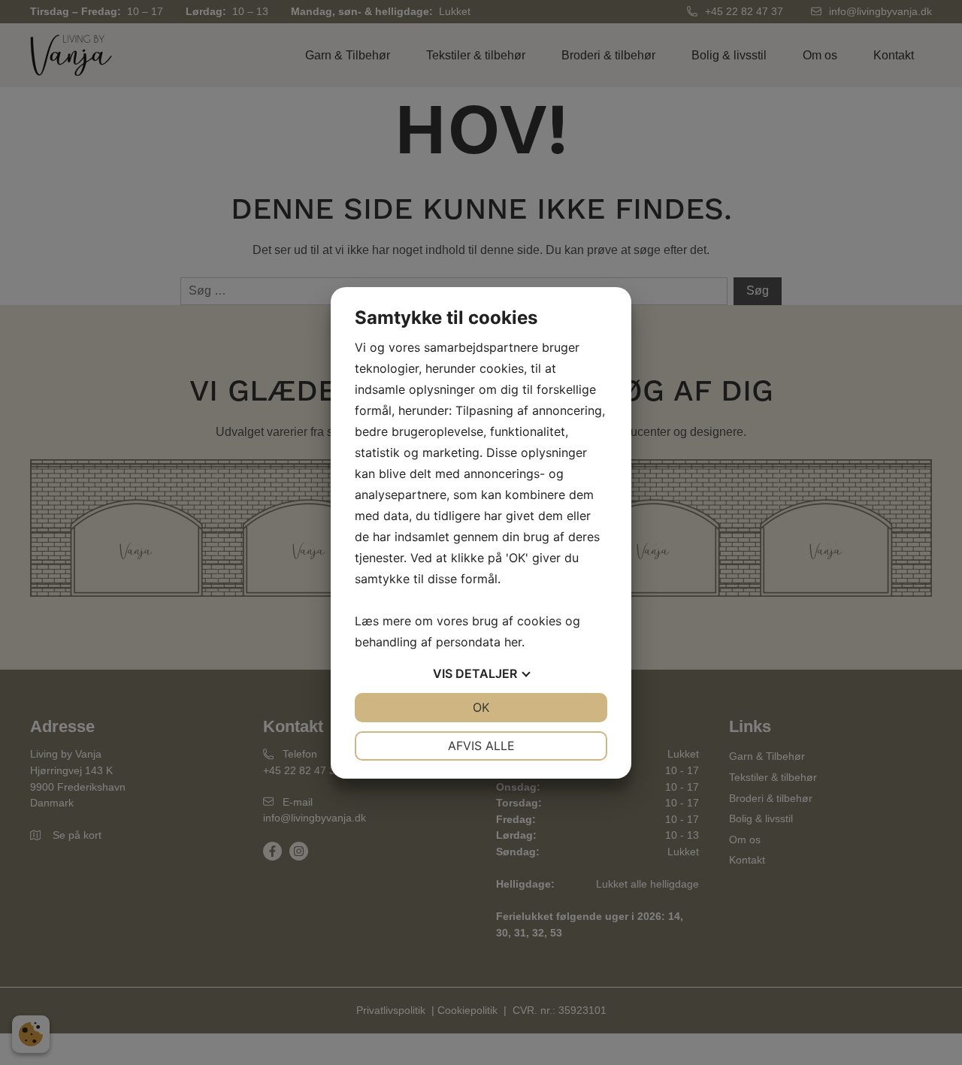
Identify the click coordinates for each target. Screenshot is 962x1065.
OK (481, 707)
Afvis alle (481, 745)
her (513, 641)
